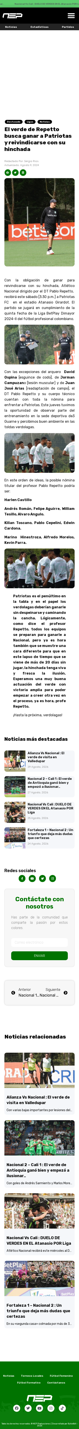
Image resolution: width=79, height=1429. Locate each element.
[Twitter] (28, 1408)
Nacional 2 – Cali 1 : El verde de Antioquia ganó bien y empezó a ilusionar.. (50, 783)
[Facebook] (16, 1408)
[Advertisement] (39, 72)
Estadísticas (39, 26)
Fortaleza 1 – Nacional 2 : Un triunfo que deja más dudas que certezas (50, 834)
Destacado (13, 122)
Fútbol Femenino (61, 1375)
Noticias (11, 26)
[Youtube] (39, 1408)
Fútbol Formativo (29, 1382)
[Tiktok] (62, 1408)
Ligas (30, 122)
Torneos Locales (32, 1375)
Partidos (68, 26)
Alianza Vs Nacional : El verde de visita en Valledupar (46, 757)
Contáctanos (56, 1382)
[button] (71, 15)
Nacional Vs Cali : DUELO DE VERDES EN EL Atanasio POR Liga (50, 808)
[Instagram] (50, 1408)
